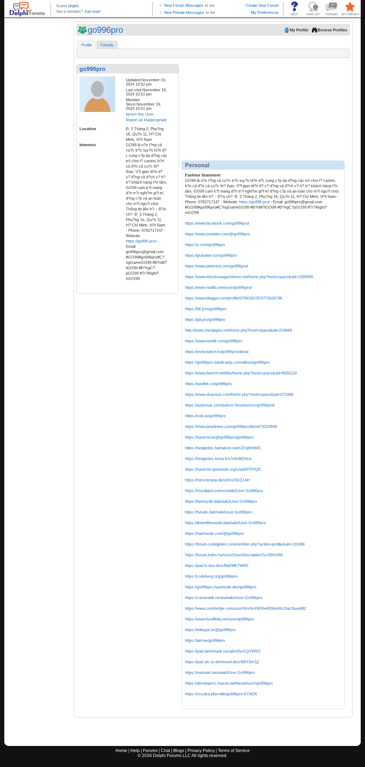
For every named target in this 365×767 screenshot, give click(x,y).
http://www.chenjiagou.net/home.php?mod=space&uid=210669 (238, 330)
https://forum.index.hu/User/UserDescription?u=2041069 (234, 555)
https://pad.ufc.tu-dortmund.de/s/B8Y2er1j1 (222, 662)
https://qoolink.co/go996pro (208, 384)
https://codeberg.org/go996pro (211, 576)
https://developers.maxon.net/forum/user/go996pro (229, 683)
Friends (107, 45)
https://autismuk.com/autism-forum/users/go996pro (229, 405)
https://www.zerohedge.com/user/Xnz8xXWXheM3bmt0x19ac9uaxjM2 (245, 608)
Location (87, 129)
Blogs (178, 750)
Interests (87, 145)
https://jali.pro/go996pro (205, 319)
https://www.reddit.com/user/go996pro (218, 287)
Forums (150, 750)
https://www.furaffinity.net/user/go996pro (219, 619)
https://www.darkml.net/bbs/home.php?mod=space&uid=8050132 (241, 373)
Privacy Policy (201, 750)
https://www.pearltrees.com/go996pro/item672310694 (231, 426)
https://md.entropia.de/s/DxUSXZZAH (217, 480)
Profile (86, 45)
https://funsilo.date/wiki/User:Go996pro (218, 512)
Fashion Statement (203, 175)
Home (121, 750)
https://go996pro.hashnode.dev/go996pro (220, 587)
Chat (165, 750)
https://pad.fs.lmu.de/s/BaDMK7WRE (216, 565)
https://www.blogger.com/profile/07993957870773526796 (233, 298)
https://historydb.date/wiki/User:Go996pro (221, 501)
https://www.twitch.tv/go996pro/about (216, 351)
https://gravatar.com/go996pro (211, 255)
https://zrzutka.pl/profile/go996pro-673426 (221, 694)
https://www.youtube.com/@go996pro (217, 234)
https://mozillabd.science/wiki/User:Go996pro (224, 491)
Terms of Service (234, 750)
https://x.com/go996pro (205, 244)
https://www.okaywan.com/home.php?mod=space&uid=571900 (239, 394)
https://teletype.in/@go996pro (210, 630)
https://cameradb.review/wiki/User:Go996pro (223, 597)
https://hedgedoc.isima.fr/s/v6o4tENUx (218, 458)
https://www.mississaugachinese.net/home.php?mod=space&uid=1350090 (249, 277)
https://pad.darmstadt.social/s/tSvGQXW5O (223, 651)
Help (135, 750)
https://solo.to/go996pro (205, 416)
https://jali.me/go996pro (205, 640)
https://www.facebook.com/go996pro (216, 223)
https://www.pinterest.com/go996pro (216, 266)
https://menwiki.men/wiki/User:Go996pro (220, 672)
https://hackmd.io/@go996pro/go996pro (219, 437)
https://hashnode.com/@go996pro (214, 533)
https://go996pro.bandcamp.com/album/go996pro (227, 362)
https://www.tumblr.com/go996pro (213, 341)
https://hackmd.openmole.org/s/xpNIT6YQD (223, 469)
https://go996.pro (140, 241)
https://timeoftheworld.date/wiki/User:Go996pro (225, 523)
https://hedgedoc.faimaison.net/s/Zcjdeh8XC (223, 448)
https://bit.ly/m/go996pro (205, 309)
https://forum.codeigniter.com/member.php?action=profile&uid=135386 (245, 544)
